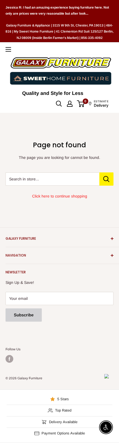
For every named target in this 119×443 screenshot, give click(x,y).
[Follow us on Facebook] (9, 359)
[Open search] (59, 104)
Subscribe (23, 315)
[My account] (70, 104)
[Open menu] (8, 49)
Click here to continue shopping (59, 196)
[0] (80, 103)
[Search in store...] (106, 179)
